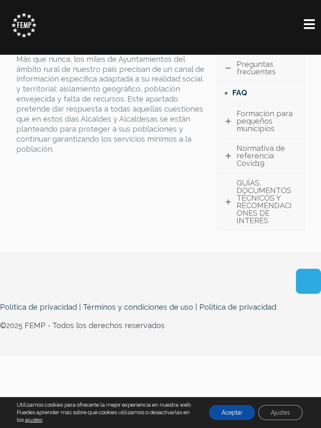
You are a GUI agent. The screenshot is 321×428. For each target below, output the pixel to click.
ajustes (33, 420)
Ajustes (280, 412)
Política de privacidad (38, 307)
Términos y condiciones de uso (138, 307)
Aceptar (232, 412)
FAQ (239, 92)
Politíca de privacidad (237, 307)
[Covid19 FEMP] (24, 25)
